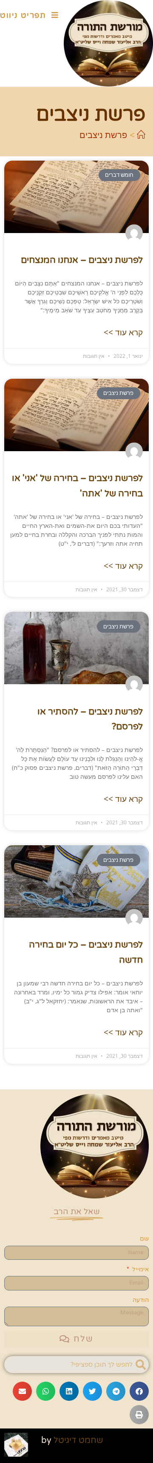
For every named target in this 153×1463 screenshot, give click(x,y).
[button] (139, 1391)
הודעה (141, 1300)
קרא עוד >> (123, 332)
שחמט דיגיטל (78, 1440)
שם (144, 1238)
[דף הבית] (141, 135)
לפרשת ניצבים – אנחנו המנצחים (82, 260)
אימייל (139, 1269)
